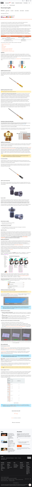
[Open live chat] (30, 485)
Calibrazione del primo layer (14, 293)
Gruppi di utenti (9, 467)
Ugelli (7, 5)
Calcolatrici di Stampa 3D (16, 467)
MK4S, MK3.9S (4, 46)
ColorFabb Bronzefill (6, 148)
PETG (9, 388)
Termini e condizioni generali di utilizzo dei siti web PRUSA (9, 478)
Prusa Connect (22, 466)
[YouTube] (30, 479)
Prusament (20, 404)
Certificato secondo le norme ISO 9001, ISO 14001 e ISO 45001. (28, 471)
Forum (8, 466)
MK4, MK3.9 (3, 47)
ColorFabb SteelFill (12, 148)
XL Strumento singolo (5, 49)
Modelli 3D (2, 464)
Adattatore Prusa (18, 58)
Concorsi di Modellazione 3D (3, 468)
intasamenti (7, 404)
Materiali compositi (7, 347)
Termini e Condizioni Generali (5, 477)
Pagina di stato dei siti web (4, 480)
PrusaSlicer (21, 464)
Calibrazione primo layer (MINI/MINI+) (20, 326)
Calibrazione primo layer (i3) (10, 326)
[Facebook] (25, 479)
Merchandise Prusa (4, 459)
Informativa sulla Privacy (24, 448)
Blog (27, 465)
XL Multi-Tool (10, 49)
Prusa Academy (16, 465)
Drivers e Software (21, 468)
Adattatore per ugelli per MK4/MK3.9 (7, 48)
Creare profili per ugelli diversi (18, 244)
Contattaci (27, 468)
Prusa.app (21, 465)
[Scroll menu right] (31, 3)
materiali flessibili (3, 351)
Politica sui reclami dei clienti (19, 479)
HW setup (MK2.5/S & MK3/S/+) (24, 275)
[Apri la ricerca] (23, 1)
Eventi (8, 468)
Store (2, 465)
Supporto (4, 5)
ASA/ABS (8, 387)
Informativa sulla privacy (4, 479)
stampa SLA (11, 249)
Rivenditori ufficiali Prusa (28, 467)
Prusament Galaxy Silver (12, 349)
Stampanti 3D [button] (7, 2)
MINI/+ (3, 45)
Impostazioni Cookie (11, 480)
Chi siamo (27, 464)
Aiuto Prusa (15, 464)
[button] (1, 17)
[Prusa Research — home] (2, 3)
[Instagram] (27, 479)
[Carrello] (30, 1)
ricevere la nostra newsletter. (26, 444)
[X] (28, 479)
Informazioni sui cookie (11, 479)
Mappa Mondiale (8, 465)
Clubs (2, 466)
